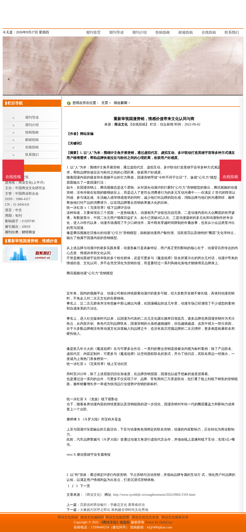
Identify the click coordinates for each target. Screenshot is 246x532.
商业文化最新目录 (174, 517)
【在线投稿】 (139, 124)
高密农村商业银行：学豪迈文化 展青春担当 (112, 505)
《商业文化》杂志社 (115, 522)
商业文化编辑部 (92, 517)
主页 (104, 103)
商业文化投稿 (68, 517)
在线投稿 (230, 177)
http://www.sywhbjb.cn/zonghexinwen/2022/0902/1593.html (154, 494)
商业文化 (121, 124)
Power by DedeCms (158, 522)
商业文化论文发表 (145, 517)
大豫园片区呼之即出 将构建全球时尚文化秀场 (114, 510)
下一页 (85, 486)
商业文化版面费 (117, 517)
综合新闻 (120, 103)
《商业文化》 (93, 494)
